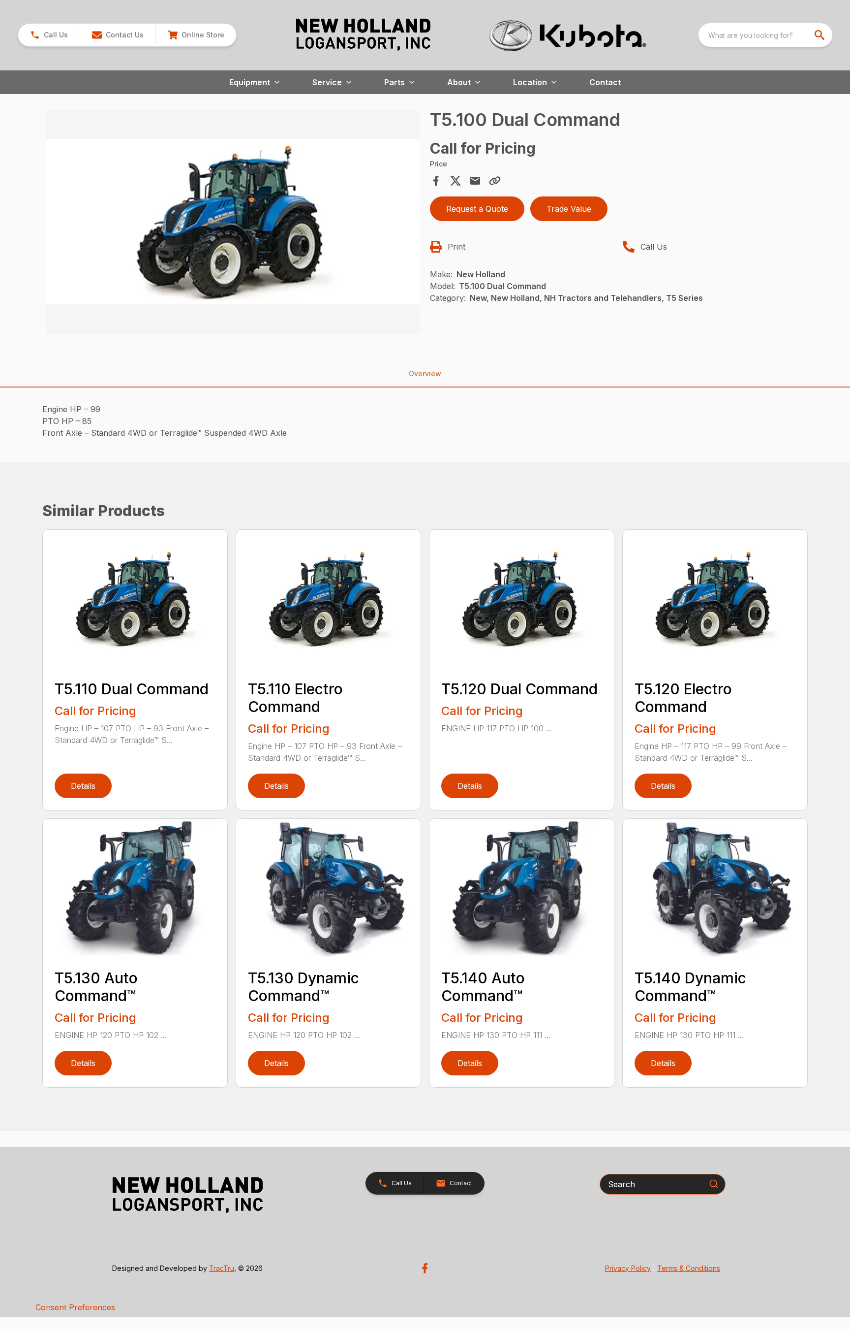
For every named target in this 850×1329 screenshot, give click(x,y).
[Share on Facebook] (436, 181)
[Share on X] (455, 181)
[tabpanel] (233, 223)
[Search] (714, 1184)
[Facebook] (425, 1268)
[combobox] (765, 35)
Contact (605, 82)
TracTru (221, 1268)
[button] (49, 35)
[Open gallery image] (233, 222)
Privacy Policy (628, 1268)
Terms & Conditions (688, 1268)
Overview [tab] (425, 373)
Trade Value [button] (568, 209)
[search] (820, 35)
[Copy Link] (495, 181)
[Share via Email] (475, 181)
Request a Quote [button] (477, 209)
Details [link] (83, 786)
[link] (195, 35)
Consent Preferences (75, 1307)
